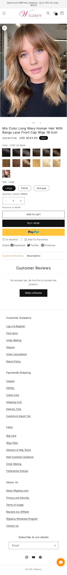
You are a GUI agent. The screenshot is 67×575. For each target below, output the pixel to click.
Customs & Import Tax (18, 416)
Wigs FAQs (12, 442)
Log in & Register (15, 326)
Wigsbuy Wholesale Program (22, 518)
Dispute (10, 347)
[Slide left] (26, 122)
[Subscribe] (54, 545)
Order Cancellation (16, 354)
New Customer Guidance (20, 457)
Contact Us (12, 525)
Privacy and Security (17, 497)
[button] (3, 13)
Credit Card (12, 395)
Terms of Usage (15, 504)
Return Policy (13, 361)
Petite (24, 188)
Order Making (13, 340)
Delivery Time (13, 409)
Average (41, 188)
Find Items (12, 333)
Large (9, 188)
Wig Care (11, 435)
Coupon (10, 381)
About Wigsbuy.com (17, 490)
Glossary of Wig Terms (18, 450)
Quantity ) (15, 194)
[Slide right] (40, 122)
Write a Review (33, 293)
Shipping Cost (14, 402)
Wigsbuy (37, 569)
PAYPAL (10, 388)
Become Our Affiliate (17, 511)
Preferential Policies (17, 471)
